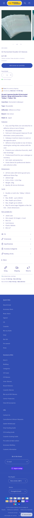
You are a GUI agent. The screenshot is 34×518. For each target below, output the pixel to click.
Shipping (17, 271)
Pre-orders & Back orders (11, 441)
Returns (28, 271)
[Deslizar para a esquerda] (13, 44)
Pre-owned (6, 343)
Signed (5, 318)
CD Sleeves (6, 377)
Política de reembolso (13, 509)
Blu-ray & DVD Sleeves (10, 394)
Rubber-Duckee (14, 507)
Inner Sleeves (7, 381)
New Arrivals (7, 305)
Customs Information (9, 449)
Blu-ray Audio (7, 331)
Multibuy (6, 364)
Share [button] (5, 260)
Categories (6, 368)
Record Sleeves (8, 386)
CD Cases (6, 373)
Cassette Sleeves (8, 390)
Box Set (5, 339)
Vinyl (4, 335)
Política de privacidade (26, 509)
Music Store (6, 313)
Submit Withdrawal (9, 424)
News (4, 348)
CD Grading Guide (8, 432)
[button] (4, 3)
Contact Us (6, 415)
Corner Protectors (8, 398)
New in (5, 360)
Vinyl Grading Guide (9, 428)
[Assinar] (27, 461)
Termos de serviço (12, 512)
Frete (12, 58)
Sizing (6, 271)
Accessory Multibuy (9, 445)
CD (4, 322)
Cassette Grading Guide (10, 436)
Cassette (6, 326)
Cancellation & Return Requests (13, 419)
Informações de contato (10, 515)
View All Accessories (9, 403)
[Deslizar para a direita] (21, 44)
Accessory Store (8, 309)
